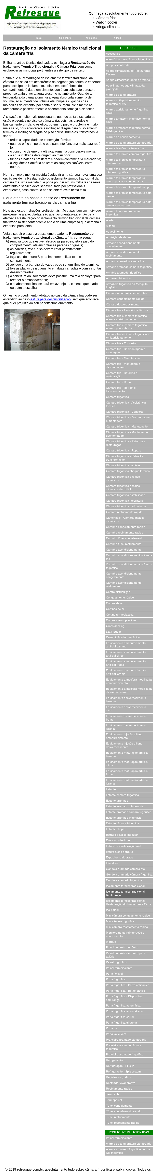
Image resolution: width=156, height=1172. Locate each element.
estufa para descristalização (50, 299)
